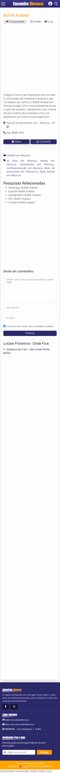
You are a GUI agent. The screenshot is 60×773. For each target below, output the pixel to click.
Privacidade (29, 763)
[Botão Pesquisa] (56, 3)
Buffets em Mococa (18, 155)
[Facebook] (5, 706)
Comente (45, 141)
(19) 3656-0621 (15, 132)
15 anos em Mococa (21, 160)
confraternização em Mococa (24, 168)
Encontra (28, 3)
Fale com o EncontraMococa (19, 724)
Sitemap (40, 763)
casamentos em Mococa (37, 164)
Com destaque (24, 729)
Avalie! (37, 21)
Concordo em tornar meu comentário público (30, 326)
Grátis (38, 729)
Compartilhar (16, 21)
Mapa (17, 141)
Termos (19, 763)
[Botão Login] (50, 4)
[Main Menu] (3, 4)
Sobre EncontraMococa (17, 720)
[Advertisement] (30, 60)
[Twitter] (14, 706)
